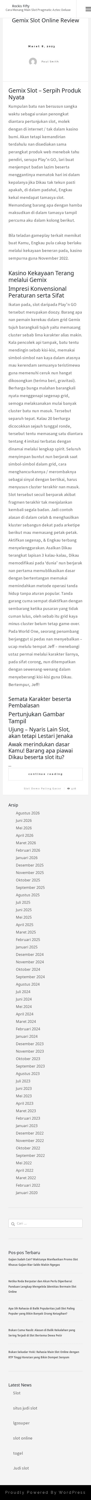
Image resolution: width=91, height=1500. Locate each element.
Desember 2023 (30, 1043)
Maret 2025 (26, 932)
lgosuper (21, 1423)
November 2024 (30, 961)
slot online (22, 1438)
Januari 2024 (27, 1036)
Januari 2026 (27, 857)
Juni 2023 (24, 1088)
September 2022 (30, 1155)
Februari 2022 (28, 1185)
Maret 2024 (26, 1021)
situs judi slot (25, 1408)
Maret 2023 (26, 1110)
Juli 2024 (23, 991)
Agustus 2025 (28, 894)
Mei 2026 (24, 827)
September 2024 (30, 976)
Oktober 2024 (28, 969)
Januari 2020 (27, 1192)
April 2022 (24, 1170)
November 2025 (30, 872)
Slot (17, 1393)
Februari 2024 (28, 1028)
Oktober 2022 (28, 1148)
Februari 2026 (28, 850)
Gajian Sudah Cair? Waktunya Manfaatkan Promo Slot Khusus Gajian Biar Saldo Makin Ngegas (43, 1262)
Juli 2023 (23, 1081)
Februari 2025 (28, 939)
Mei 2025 (24, 917)
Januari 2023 (27, 1125)
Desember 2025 (30, 865)
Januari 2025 (27, 947)
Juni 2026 (24, 820)
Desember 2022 (30, 1133)
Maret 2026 (26, 842)
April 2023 (24, 1103)
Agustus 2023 (28, 1073)
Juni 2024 (24, 999)
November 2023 (30, 1051)
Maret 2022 (26, 1177)
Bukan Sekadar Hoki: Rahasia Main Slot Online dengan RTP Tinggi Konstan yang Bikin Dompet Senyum (43, 1354)
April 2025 (24, 924)
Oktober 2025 (28, 880)
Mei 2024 (24, 1006)
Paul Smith (50, 61)
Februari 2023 (28, 1118)
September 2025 (30, 887)
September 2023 (30, 1066)
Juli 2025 (23, 902)
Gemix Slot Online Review (45, 20)
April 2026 (24, 835)
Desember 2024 (30, 954)
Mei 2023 (24, 1095)
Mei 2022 (24, 1162)
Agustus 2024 (28, 984)
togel (18, 1453)
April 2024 (24, 1014)
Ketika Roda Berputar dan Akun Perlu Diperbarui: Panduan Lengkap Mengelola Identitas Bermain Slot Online (42, 1286)
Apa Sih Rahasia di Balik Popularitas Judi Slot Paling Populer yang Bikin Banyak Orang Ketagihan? (41, 1311)
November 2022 (30, 1140)
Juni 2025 (24, 909)
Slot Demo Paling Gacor (43, 788)
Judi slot (21, 1468)
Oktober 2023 (28, 1058)
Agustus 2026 (28, 813)
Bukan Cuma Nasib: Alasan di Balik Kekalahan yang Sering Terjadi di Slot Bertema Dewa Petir (41, 1332)
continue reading (45, 774)
